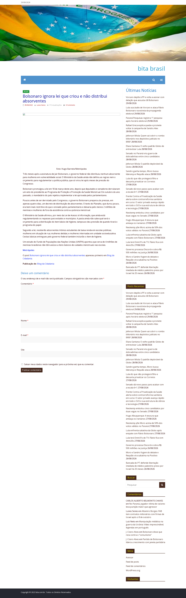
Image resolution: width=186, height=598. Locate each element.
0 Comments (70, 105)
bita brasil (151, 68)
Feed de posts (132, 561)
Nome (24, 320)
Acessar (129, 557)
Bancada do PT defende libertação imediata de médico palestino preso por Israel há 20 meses (144, 270)
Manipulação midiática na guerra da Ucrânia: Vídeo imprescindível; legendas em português (145, 524)
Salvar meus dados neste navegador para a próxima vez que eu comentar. (59, 364)
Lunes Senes (41, 105)
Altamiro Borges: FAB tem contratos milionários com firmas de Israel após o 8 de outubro (145, 514)
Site (22, 349)
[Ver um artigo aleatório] (161, 80)
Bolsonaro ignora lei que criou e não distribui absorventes (57, 255)
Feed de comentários (136, 566)
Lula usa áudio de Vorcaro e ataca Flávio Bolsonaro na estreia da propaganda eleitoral (145, 110)
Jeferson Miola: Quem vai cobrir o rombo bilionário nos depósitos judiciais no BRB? (145, 138)
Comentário (27, 283)
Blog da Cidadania (45, 263)
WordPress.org (133, 570)
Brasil (26, 91)
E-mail (24, 335)
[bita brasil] (93, 6)
